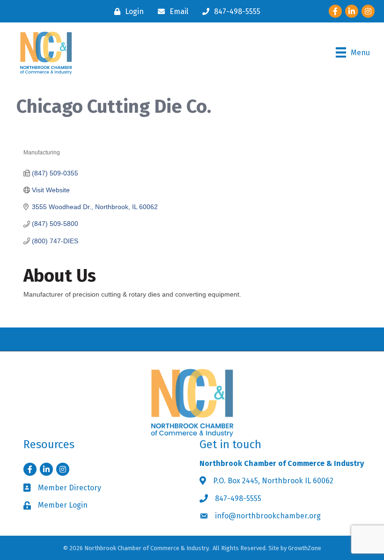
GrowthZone (304, 548)
